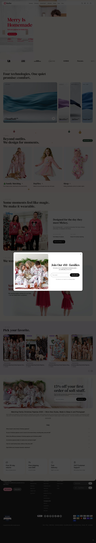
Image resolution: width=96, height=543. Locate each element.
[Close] (80, 254)
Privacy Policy (72, 279)
